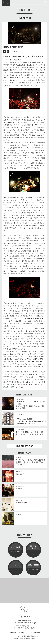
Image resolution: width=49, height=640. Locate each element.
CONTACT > (12, 632)
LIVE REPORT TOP (24, 446)
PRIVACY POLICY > (34, 632)
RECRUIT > (22, 632)
